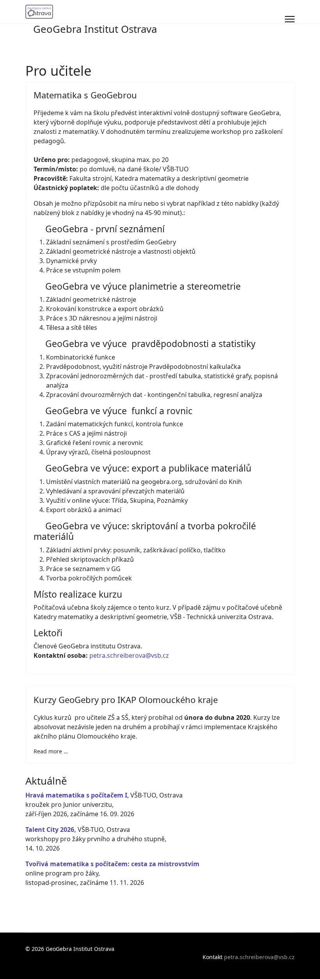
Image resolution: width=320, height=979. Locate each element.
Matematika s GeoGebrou (85, 95)
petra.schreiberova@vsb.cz (129, 655)
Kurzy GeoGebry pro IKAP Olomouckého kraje (126, 699)
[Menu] (290, 19)
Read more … (51, 751)
